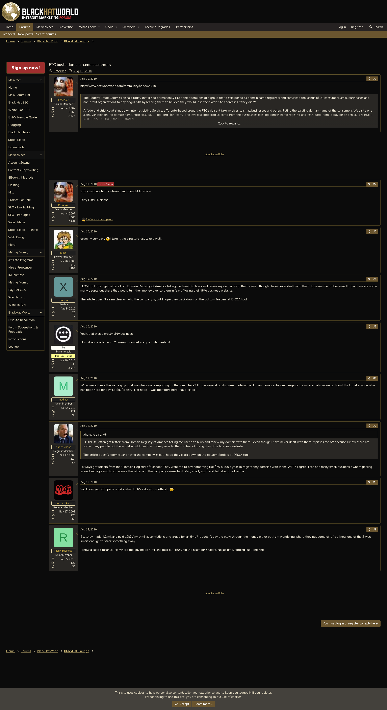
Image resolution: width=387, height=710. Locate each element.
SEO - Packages (19, 215)
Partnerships (184, 27)
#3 (375, 231)
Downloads (16, 147)
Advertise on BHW (214, 154)
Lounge (13, 347)
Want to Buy (17, 305)
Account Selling (19, 163)
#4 (375, 279)
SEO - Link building (21, 207)
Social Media (17, 140)
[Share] (369, 78)
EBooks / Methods (20, 178)
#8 (375, 482)
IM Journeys (16, 275)
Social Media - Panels (23, 230)
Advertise (66, 27)
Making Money (18, 282)
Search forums (46, 34)
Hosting (13, 185)
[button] (99, 27)
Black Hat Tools (19, 132)
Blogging (14, 125)
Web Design (17, 237)
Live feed (8, 34)
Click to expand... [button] (229, 123)
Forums (24, 27)
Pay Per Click (17, 290)
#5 (375, 326)
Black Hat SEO (18, 102)
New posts (25, 34)
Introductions (17, 339)
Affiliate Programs (20, 260)
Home (9, 27)
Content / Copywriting (23, 170)
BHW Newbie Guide (22, 117)
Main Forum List (19, 95)
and (99, 219)
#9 (375, 529)
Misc (11, 192)
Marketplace (44, 27)
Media (109, 27)
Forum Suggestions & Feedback (23, 329)
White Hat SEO (19, 110)
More (12, 245)
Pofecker (59, 71)
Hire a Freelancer (20, 268)
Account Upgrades (157, 27)
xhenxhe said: (92, 435)
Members (128, 27)
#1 (375, 79)
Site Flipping (16, 297)
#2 (375, 184)
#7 (375, 426)
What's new (87, 27)
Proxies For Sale (19, 200)
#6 (375, 378)
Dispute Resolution (21, 320)
